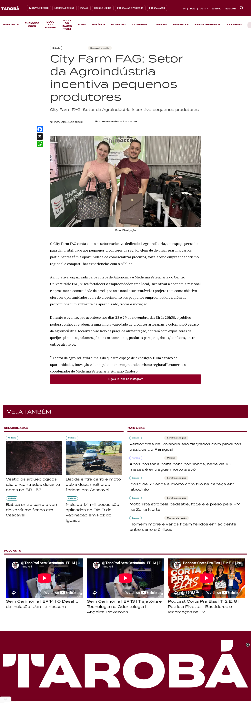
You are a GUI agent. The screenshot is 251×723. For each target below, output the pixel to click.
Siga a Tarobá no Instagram (125, 379)
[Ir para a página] (242, 8)
